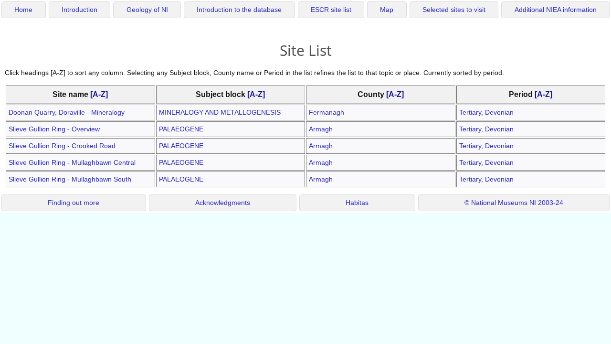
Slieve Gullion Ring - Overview (54, 129)
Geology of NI (147, 9)
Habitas (357, 202)
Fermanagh (326, 112)
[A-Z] (99, 94)
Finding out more (73, 202)
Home (23, 9)
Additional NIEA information (556, 9)
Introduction (79, 9)
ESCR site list (331, 9)
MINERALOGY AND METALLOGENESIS (220, 112)
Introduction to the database (239, 9)
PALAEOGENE (181, 129)
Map (386, 9)
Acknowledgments (222, 202)
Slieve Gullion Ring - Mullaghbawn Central (72, 162)
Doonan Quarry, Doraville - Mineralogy (67, 112)
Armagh (321, 129)
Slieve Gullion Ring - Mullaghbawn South (70, 179)
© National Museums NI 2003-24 (513, 202)
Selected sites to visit (453, 9)
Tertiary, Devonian (486, 112)
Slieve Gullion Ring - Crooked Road (62, 146)
